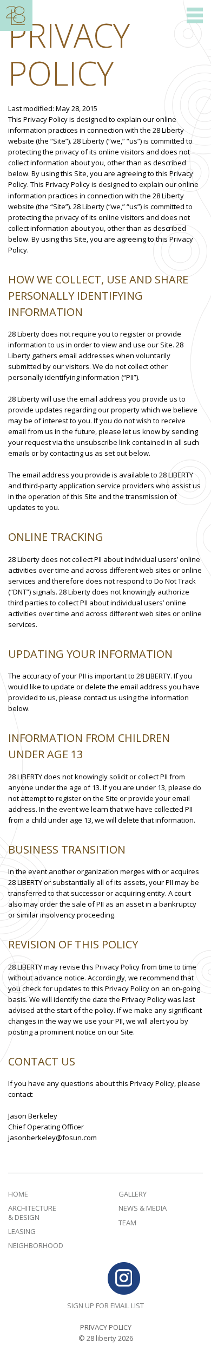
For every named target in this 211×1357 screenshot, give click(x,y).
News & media (142, 1208)
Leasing (22, 1231)
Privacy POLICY (105, 1327)
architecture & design (32, 1213)
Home (18, 1194)
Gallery (132, 1194)
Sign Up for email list (105, 1305)
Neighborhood (35, 1245)
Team (127, 1222)
